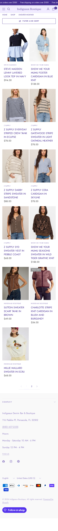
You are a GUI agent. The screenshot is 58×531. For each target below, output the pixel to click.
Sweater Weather (26, 15)
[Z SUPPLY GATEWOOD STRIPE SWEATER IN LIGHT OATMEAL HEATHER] (42, 105)
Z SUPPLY (7, 125)
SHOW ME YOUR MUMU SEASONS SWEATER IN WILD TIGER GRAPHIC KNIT (42, 252)
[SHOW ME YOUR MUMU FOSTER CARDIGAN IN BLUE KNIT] (42, 44)
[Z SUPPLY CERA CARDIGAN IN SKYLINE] (42, 165)
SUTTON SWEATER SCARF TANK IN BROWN (14, 311)
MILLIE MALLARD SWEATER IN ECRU (14, 370)
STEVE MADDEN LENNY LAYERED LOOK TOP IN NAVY (15, 72)
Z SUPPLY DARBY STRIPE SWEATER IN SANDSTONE (15, 193)
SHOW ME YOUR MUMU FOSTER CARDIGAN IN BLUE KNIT (42, 74)
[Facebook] (5, 461)
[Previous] (4, 45)
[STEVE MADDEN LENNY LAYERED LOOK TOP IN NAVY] (15, 44)
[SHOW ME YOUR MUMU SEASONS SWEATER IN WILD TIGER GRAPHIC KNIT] (42, 222)
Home (4, 15)
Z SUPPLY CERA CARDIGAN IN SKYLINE (39, 193)
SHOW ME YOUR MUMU (40, 65)
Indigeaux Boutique (29, 9)
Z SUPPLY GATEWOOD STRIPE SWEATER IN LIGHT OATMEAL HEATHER (42, 135)
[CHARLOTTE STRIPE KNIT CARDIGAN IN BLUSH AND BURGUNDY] (42, 283)
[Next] (26, 45)
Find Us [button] (5, 454)
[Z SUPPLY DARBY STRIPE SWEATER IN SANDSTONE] (15, 165)
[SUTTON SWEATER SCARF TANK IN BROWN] (15, 283)
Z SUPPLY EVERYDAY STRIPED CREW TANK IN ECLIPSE (15, 133)
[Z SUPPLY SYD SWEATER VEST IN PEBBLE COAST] (15, 222)
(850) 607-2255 (10, 427)
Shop (13, 15)
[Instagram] (13, 461)
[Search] (8, 9)
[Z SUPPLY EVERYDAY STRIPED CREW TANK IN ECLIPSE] (15, 105)
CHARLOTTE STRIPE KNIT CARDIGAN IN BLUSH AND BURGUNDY (41, 313)
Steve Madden (10, 65)
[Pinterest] (20, 461)
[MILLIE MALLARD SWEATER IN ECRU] (15, 343)
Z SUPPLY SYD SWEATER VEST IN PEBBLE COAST (14, 250)
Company (7, 402)
